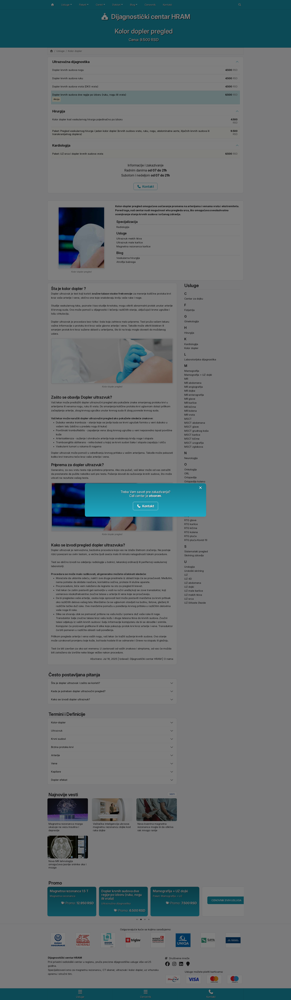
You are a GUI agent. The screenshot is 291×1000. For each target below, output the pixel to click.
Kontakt (148, 506)
